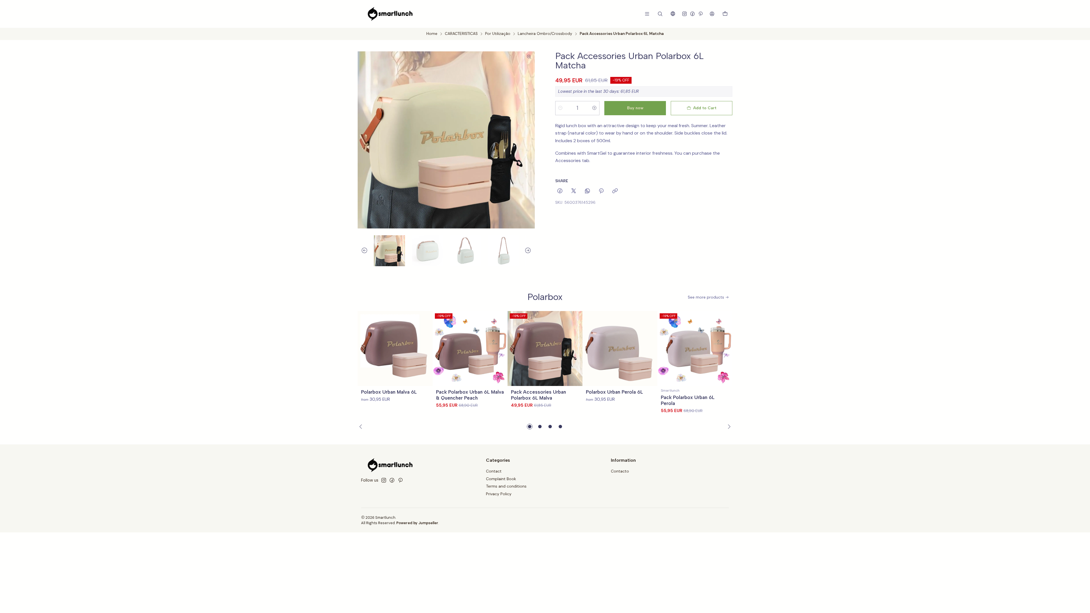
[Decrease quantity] (560, 108)
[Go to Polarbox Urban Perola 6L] (619, 348)
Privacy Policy (499, 493)
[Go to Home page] (390, 14)
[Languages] (673, 13)
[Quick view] (425, 348)
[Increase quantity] (594, 108)
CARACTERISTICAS (461, 34)
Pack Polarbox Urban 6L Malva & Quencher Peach (470, 395)
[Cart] (725, 14)
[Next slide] (530, 250)
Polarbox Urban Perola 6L (614, 392)
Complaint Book (501, 478)
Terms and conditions (506, 486)
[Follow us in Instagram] (684, 13)
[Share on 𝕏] (573, 191)
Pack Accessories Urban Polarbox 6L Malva (538, 395)
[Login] (712, 13)
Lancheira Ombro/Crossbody (545, 34)
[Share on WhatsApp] (587, 191)
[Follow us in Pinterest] (700, 13)
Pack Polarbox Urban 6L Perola (687, 400)
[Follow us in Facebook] (692, 13)
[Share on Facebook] (560, 191)
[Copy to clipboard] (615, 191)
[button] (529, 426)
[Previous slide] (362, 250)
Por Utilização (497, 34)
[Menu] (647, 13)
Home (431, 34)
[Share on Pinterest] (601, 191)
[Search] (660, 13)
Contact (494, 471)
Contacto (620, 471)
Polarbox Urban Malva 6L (389, 392)
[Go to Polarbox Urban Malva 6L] (395, 348)
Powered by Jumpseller (417, 522)
